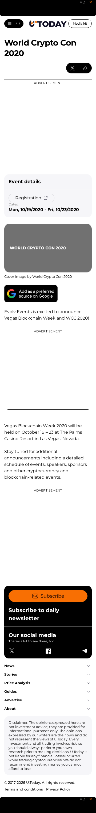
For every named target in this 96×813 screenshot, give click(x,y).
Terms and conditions (23, 789)
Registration (28, 197)
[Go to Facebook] (48, 651)
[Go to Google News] (31, 293)
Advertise (13, 700)
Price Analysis (17, 683)
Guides (10, 691)
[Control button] (85, 68)
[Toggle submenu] (88, 666)
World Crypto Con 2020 (52, 276)
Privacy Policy (58, 789)
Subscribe (52, 596)
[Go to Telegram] (84, 651)
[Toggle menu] (13, 23)
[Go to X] (12, 651)
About (10, 708)
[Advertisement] (48, 123)
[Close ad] (91, 2)
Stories (10, 674)
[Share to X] (72, 68)
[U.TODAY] (48, 23)
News (9, 666)
